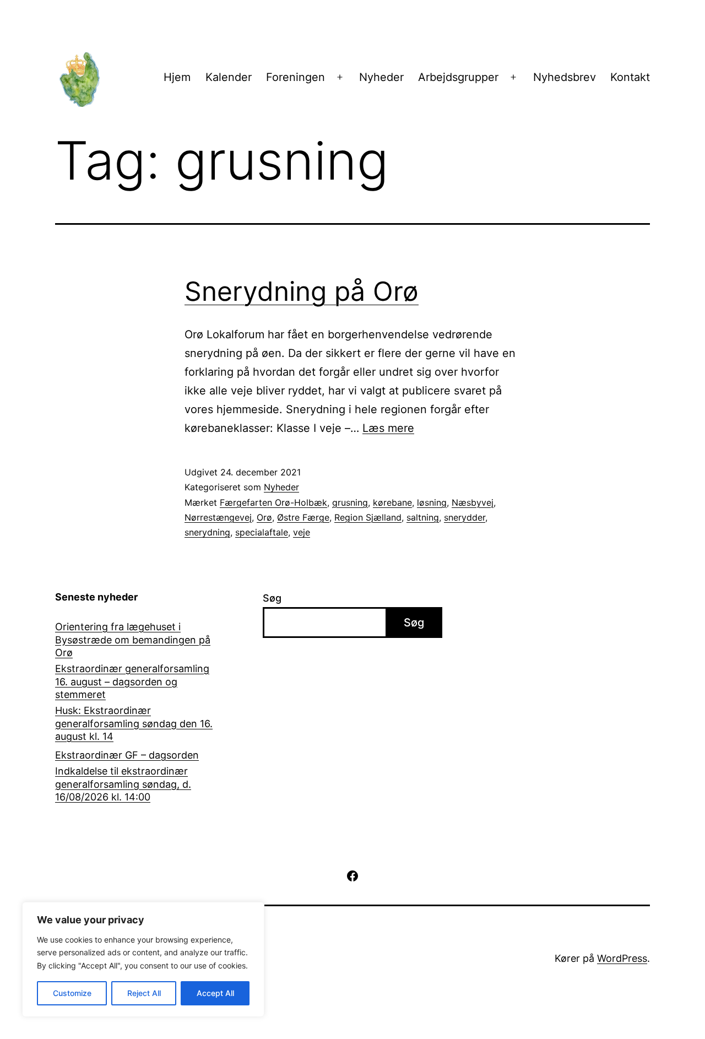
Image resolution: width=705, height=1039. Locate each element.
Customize (72, 993)
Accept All (215, 993)
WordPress (622, 958)
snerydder (464, 517)
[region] (143, 959)
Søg (272, 598)
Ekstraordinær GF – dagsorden (127, 755)
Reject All (144, 993)
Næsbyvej (473, 502)
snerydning (207, 532)
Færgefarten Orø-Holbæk (273, 502)
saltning (422, 517)
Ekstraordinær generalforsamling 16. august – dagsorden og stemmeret (132, 681)
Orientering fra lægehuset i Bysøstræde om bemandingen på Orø (132, 639)
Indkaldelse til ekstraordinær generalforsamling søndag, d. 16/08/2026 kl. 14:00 (123, 784)
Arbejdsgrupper (458, 77)
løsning (432, 502)
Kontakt (630, 77)
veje (301, 532)
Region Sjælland (368, 517)
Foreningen (295, 77)
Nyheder (381, 77)
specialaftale (261, 532)
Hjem (177, 77)
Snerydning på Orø (302, 291)
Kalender (228, 77)
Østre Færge (303, 517)
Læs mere (388, 428)
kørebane (392, 502)
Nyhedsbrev (564, 77)
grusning (350, 502)
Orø (264, 517)
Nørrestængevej (218, 517)
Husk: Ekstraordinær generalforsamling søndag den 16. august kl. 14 (134, 723)
